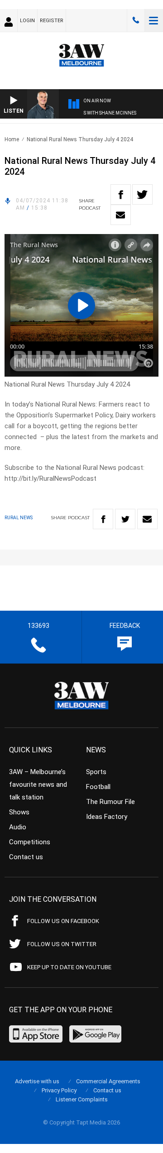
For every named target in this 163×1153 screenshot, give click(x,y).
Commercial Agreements (108, 1081)
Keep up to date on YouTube (69, 967)
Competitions (29, 842)
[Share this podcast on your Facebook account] (120, 194)
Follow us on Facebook (63, 921)
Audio (17, 827)
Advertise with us (37, 1081)
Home (12, 139)
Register (51, 21)
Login (27, 21)
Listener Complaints (82, 1099)
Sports (96, 772)
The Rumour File (110, 802)
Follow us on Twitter (61, 944)
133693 (135, 20)
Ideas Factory (106, 817)
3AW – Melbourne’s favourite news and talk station (38, 784)
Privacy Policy (59, 1090)
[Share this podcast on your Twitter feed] (142, 194)
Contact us (26, 857)
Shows (19, 812)
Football (98, 787)
